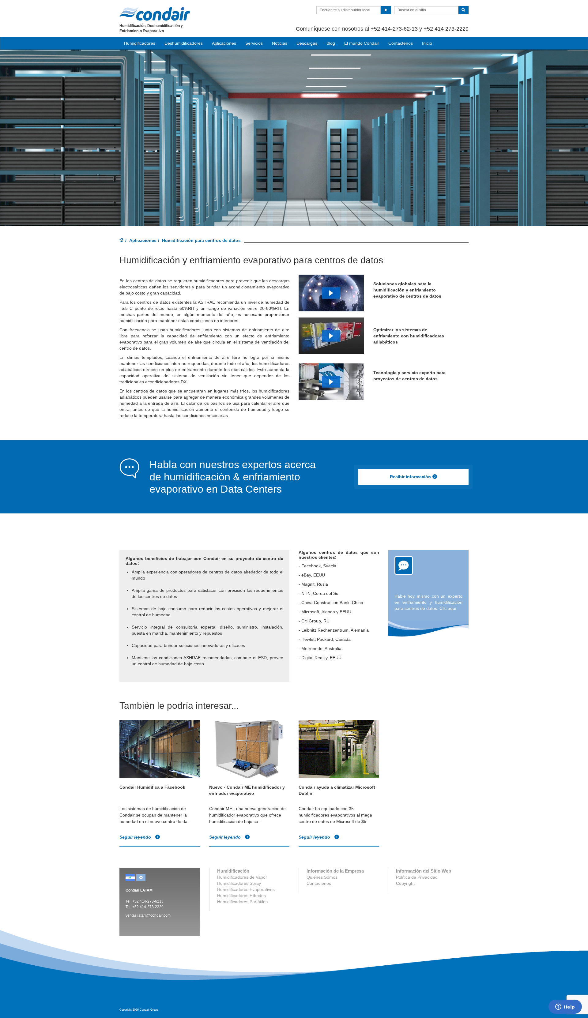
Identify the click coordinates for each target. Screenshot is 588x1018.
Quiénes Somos (322, 877)
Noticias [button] (279, 43)
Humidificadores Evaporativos (246, 889)
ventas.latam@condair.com (148, 915)
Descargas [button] (306, 43)
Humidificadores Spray (239, 883)
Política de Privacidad (417, 877)
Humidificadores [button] (139, 43)
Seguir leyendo (135, 837)
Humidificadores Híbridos (241, 895)
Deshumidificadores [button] (183, 43)
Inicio (427, 43)
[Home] (121, 240)
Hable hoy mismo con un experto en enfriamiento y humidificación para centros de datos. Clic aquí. (428, 602)
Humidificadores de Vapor (242, 877)
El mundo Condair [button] (361, 43)
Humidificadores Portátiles (242, 901)
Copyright (405, 883)
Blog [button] (330, 43)
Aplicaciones (142, 240)
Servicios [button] (254, 43)
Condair (154, 14)
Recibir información (410, 476)
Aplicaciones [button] (224, 43)
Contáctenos (400, 43)
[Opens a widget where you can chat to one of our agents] (565, 1007)
